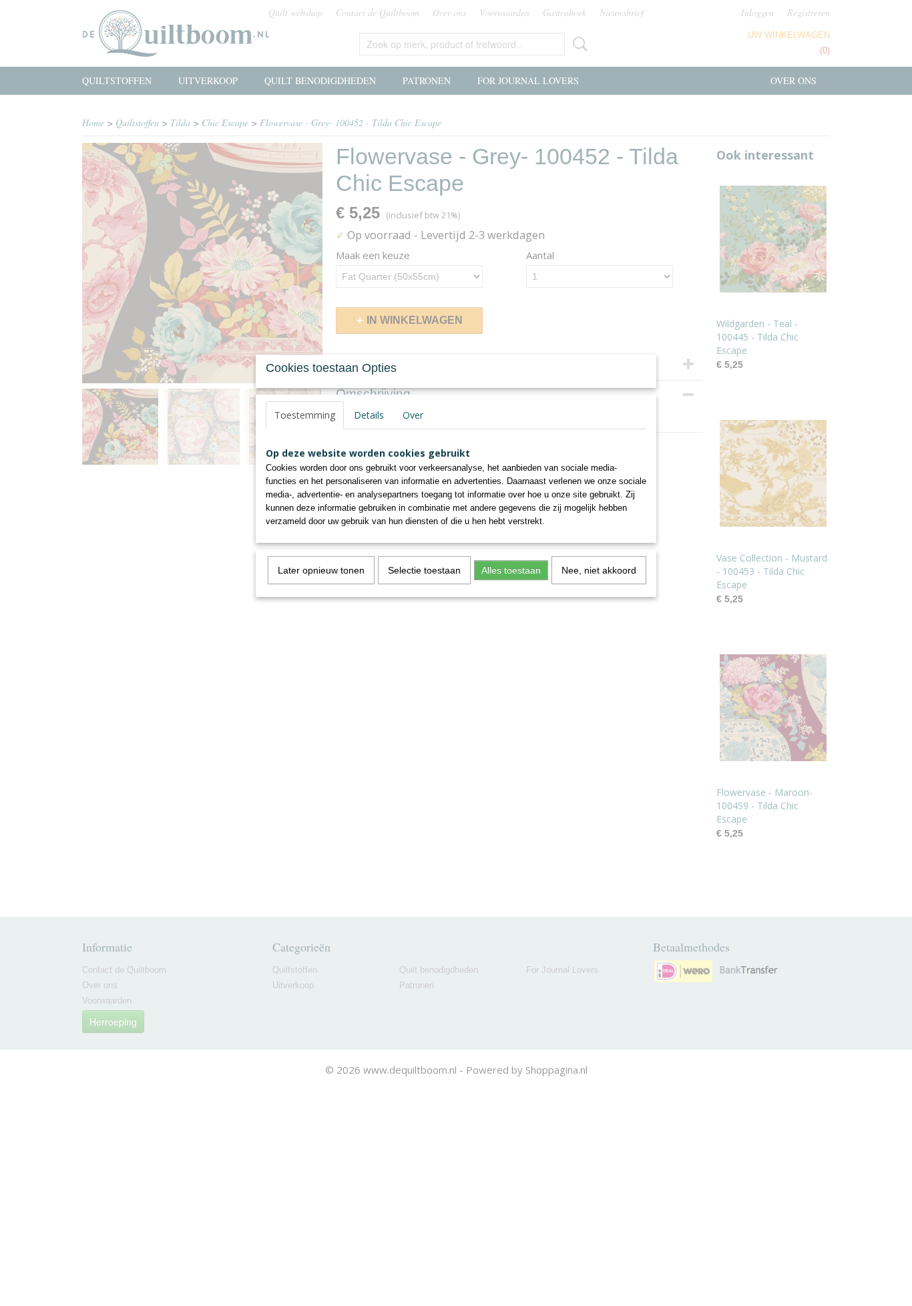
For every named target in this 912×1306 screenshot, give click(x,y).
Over (413, 415)
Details (369, 415)
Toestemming (304, 415)
